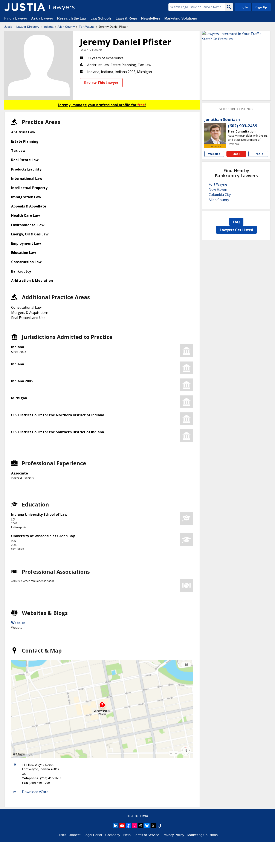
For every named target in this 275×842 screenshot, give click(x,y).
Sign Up (261, 7)
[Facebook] (128, 825)
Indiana (48, 26)
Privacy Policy (173, 835)
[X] (153, 825)
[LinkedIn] (115, 825)
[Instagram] (134, 825)
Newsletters (150, 18)
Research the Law (71, 18)
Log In (243, 7)
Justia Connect (69, 835)
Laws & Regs (126, 18)
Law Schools (101, 18)
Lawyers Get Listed (236, 229)
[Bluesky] (147, 825)
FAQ (236, 222)
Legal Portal (93, 835)
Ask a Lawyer (42, 18)
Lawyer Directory (27, 26)
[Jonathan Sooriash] (215, 133)
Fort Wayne (87, 26)
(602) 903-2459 (242, 126)
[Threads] (140, 825)
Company (112, 835)
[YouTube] (122, 825)
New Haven (218, 189)
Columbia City (220, 194)
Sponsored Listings (236, 109)
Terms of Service (146, 835)
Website (18, 622)
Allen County (66, 26)
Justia (8, 26)
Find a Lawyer (15, 18)
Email (236, 154)
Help (127, 835)
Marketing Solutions (180, 18)
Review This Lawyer (101, 82)
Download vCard (35, 791)
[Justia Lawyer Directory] (24, 7)
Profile (258, 154)
